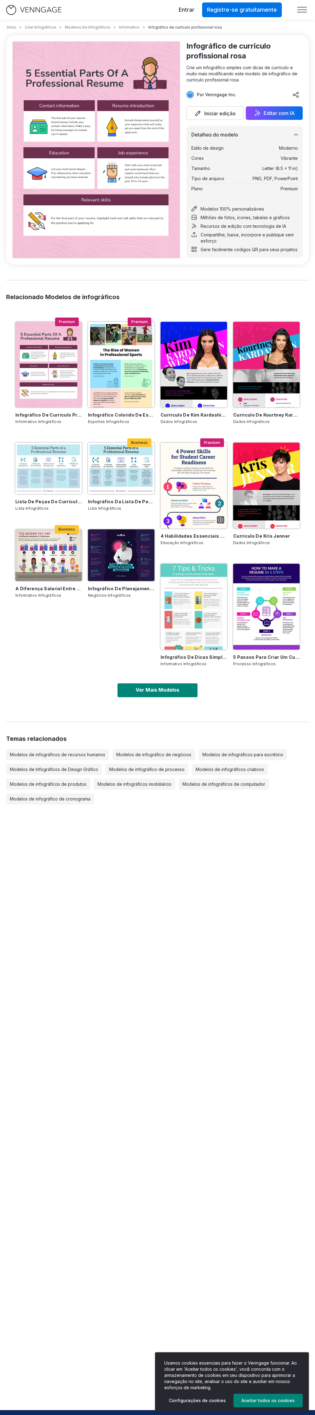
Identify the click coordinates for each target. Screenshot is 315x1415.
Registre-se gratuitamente (242, 9)
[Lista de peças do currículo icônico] (48, 468)
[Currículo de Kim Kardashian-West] (194, 365)
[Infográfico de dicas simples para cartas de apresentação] (194, 607)
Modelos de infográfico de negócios (153, 754)
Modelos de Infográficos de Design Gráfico (54, 769)
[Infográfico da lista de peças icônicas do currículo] (121, 468)
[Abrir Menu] (302, 10)
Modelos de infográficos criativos (230, 769)
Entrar (186, 9)
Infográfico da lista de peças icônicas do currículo (121, 501)
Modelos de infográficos (87, 27)
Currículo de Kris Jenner (261, 536)
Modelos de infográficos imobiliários (134, 784)
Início (11, 27)
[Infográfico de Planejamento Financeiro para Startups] (121, 555)
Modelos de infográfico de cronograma (50, 798)
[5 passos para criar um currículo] (266, 607)
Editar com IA (279, 113)
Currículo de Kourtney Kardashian (266, 414)
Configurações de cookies (197, 1400)
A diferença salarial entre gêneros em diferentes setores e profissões (48, 588)
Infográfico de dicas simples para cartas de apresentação (194, 657)
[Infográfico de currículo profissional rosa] (48, 365)
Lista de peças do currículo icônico (48, 501)
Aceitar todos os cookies (268, 1400)
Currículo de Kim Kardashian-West (194, 414)
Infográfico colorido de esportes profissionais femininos (121, 414)
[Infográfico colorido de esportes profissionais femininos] (121, 365)
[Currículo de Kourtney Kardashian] (266, 365)
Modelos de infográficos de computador (223, 784)
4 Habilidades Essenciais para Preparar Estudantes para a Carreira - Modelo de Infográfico (194, 536)
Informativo (129, 27)
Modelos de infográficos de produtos (48, 784)
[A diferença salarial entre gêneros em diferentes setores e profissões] (48, 555)
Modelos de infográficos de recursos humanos (57, 754)
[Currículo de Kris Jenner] (266, 485)
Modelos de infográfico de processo (147, 769)
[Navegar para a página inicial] (34, 10)
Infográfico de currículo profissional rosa (48, 414)
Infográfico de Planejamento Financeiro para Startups (121, 588)
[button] (214, 113)
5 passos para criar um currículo (266, 657)
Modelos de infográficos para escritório (242, 754)
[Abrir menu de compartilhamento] (296, 94)
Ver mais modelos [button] (157, 690)
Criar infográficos (40, 27)
